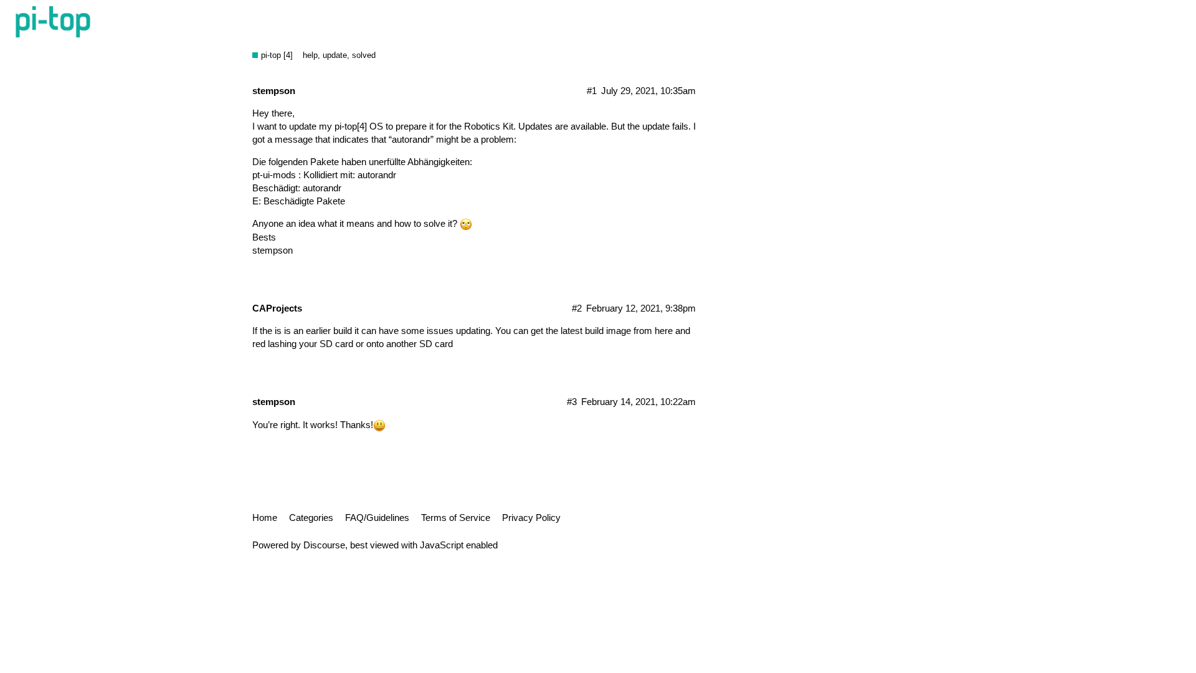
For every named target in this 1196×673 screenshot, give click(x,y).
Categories (311, 517)
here (664, 330)
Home (264, 517)
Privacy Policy (531, 517)
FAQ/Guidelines (377, 517)
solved (364, 55)
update (335, 55)
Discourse (324, 545)
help (310, 55)
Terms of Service (455, 517)
